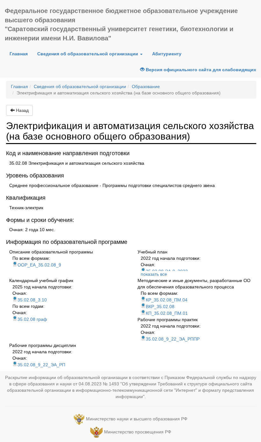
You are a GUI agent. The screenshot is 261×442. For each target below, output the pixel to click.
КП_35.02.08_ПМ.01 (167, 313)
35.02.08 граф (32, 319)
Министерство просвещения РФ (137, 431)
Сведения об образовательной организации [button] (88, 53)
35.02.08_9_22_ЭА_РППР (173, 339)
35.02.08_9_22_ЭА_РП (41, 364)
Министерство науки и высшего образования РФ (136, 418)
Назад (22, 110)
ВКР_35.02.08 (160, 306)
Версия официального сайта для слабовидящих (200, 69)
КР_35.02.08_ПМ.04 (166, 299)
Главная (21, 53)
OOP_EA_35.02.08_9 (39, 264)
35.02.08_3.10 (32, 299)
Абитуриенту (166, 53)
